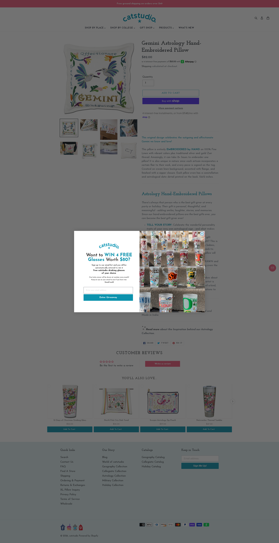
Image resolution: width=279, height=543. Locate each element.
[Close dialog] (202, 233)
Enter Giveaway (108, 297)
